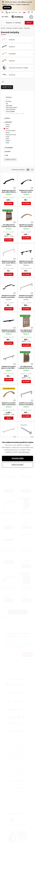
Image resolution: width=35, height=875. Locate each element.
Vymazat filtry (10, 159)
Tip (7, 103)
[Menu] (2, 16)
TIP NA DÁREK (10, 112)
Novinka (8, 101)
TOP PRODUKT (11, 109)
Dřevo (8, 125)
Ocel (7, 137)
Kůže (7, 143)
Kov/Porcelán (10, 131)
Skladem (9, 97)
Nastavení (17, 464)
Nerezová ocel (11, 135)
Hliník (7, 127)
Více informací (23, 452)
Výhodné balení (11, 107)
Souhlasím (17, 458)
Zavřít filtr (7, 87)
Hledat (29, 23)
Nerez (8, 133)
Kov (7, 129)
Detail (9, 418)
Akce (7, 99)
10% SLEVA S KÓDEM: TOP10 (15, 114)
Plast (7, 139)
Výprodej (9, 105)
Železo (8, 141)
